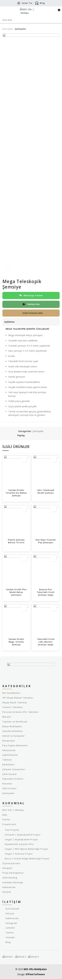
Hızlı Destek (12, 908)
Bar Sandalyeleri (11, 693)
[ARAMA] (58, 20)
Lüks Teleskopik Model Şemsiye (46, 491)
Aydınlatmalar (10, 755)
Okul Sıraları (9, 788)
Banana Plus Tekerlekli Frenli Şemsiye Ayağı (46, 592)
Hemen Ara (33, 304)
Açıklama (9, 321)
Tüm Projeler (12, 830)
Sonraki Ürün (58, 28)
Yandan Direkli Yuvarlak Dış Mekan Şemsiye (16, 493)
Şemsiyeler (20, 28)
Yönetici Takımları (12, 707)
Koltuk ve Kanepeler (13, 736)
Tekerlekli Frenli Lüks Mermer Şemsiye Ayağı (46, 642)
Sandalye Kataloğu (12, 882)
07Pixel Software (35, 974)
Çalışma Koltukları (12, 731)
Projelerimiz (9, 824)
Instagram (11, 923)
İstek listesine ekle (32, 312)
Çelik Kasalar (9, 774)
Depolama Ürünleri (13, 779)
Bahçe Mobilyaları (12, 726)
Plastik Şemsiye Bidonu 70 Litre (16, 541)
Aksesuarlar (9, 750)
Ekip (4, 815)
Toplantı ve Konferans (15, 721)
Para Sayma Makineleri (15, 745)
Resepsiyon (8, 740)
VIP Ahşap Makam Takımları (17, 698)
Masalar (6, 717)
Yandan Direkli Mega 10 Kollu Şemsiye (16, 642)
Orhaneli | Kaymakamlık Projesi (23, 835)
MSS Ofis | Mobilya (13, 810)
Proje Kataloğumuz (13, 873)
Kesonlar (7, 783)
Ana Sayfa (7, 28)
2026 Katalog (9, 877)
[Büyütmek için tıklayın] (8, 269)
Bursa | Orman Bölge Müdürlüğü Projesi (27, 858)
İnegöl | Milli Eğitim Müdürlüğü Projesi (26, 849)
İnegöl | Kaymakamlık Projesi (21, 839)
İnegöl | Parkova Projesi (19, 854)
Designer (7, 868)
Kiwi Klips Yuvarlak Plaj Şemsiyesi (46, 541)
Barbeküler (8, 764)
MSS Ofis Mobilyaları (35, 969)
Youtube (10, 937)
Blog (42, 3)
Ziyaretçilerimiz (11, 863)
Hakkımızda (8, 887)
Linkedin (10, 927)
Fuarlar (6, 819)
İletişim (6, 892)
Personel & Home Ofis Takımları (20, 712)
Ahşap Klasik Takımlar (14, 702)
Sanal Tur (27, 3)
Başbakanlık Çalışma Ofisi (19, 844)
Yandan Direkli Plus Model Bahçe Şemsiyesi (16, 592)
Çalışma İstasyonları (13, 769)
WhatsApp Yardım (33, 295)
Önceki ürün (51, 28)
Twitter (10, 932)
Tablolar (7, 760)
